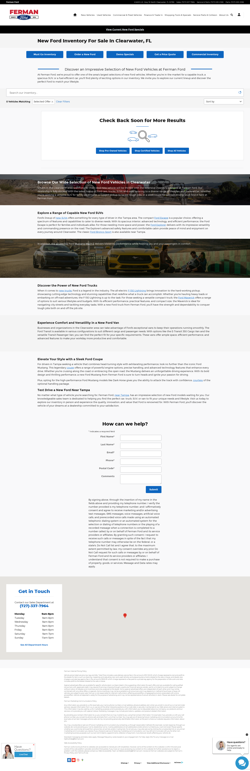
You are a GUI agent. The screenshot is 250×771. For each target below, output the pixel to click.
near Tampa (122, 395)
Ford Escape (161, 217)
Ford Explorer (158, 224)
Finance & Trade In (153, 15)
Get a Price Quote (165, 54)
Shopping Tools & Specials (178, 15)
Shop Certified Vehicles (147, 151)
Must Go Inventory (45, 54)
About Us (224, 15)
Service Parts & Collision (205, 15)
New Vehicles (88, 15)
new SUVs (61, 217)
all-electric (62, 243)
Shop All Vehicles (177, 151)
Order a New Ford (84, 54)
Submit (153, 489)
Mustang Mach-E (84, 243)
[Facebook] (69, 760)
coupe (70, 367)
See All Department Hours (34, 645)
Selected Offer (42, 101)
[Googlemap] (82, 760)
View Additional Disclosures (158, 763)
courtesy (198, 380)
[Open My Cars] (238, 15)
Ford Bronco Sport (100, 231)
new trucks (65, 290)
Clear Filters (63, 101)
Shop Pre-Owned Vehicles (113, 151)
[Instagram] (78, 760)
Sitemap (124, 763)
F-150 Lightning (137, 290)
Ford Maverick (186, 297)
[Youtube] (74, 760)
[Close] (33, 744)
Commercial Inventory (205, 54)
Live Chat (23, 754)
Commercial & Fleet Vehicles (127, 15)
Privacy (137, 763)
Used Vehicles (104, 15)
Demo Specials (125, 54)
